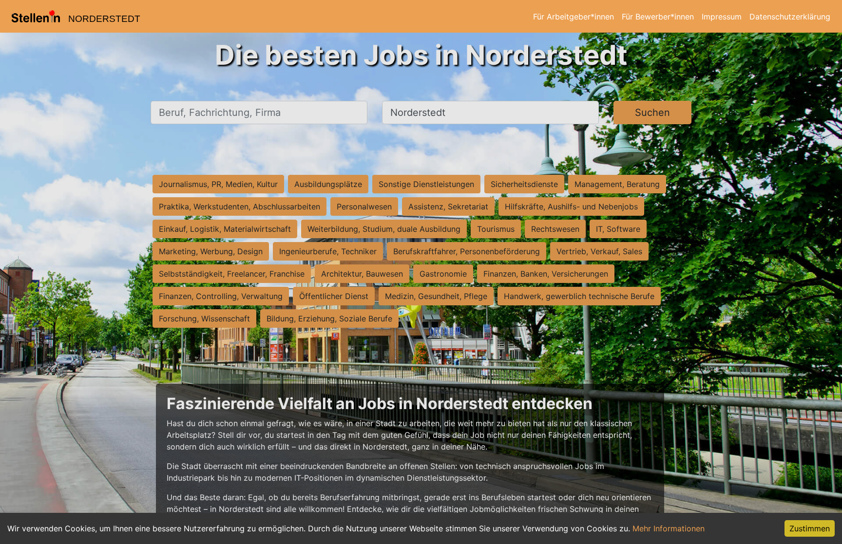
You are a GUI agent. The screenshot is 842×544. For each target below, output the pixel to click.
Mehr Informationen (668, 528)
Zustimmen (809, 528)
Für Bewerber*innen (658, 16)
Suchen (652, 112)
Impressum (722, 16)
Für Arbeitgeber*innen (573, 16)
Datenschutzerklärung (789, 16)
